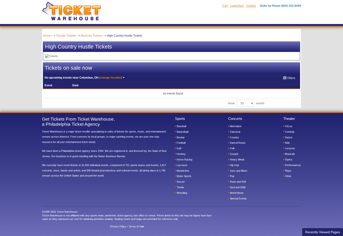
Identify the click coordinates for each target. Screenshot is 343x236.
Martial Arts (182, 170)
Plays (287, 170)
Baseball (181, 126)
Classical (234, 131)
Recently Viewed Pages (322, 232)
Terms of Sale (136, 226)
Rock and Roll (237, 181)
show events (246, 103)
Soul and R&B (237, 187)
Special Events (238, 198)
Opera (288, 159)
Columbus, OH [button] (83, 77)
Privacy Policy (118, 226)
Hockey (181, 154)
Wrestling (181, 192)
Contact (251, 5)
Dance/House (237, 142)
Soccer (180, 181)
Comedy (289, 131)
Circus (288, 126)
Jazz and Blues (238, 170)
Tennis (180, 187)
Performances (292, 165)
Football (181, 142)
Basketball (182, 131)
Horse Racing (184, 159)
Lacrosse (181, 165)
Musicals (289, 154)
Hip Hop (234, 165)
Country (234, 137)
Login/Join (237, 5)
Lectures (289, 148)
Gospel (233, 154)
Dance (288, 137)
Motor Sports (183, 176)
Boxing (180, 137)
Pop (231, 176)
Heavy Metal (236, 159)
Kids (287, 142)
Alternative (235, 126)
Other (287, 176)
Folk (232, 148)
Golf (178, 148)
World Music (236, 192)
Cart (225, 5)
